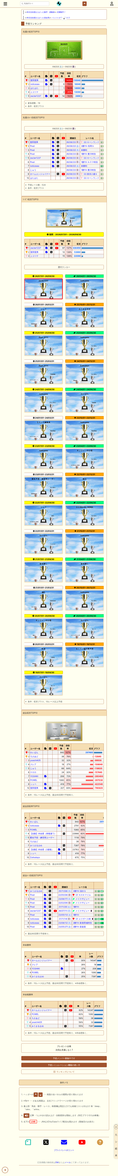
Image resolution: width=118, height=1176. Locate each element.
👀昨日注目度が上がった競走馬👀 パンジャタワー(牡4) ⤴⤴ (47, 18)
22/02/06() (65, 903)
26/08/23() (73, 142)
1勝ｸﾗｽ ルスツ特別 (89, 162)
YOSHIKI (34, 776)
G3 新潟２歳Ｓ (90, 174)
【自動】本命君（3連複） (42, 849)
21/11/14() (65, 919)
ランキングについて (65, 1072)
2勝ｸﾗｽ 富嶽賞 (79, 926)
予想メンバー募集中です (64, 1058)
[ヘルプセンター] (100, 1142)
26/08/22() (73, 146)
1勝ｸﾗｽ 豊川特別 (88, 154)
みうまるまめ (36, 845)
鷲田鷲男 (34, 80)
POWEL (33, 780)
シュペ (33, 784)
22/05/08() (65, 895)
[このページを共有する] (5, 1170)
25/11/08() (65, 891)
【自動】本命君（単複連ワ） (43, 833)
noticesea (34, 84)
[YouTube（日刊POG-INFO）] (82, 1142)
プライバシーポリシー (64, 1150)
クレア (33, 764)
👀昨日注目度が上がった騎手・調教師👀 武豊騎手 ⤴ (45, 12)
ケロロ (33, 772)
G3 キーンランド (91, 142)
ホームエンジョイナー (40, 174)
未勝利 (83, 150)
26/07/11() (65, 911)
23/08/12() (64, 923)
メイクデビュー (82, 899)
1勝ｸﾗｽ (75, 907)
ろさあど (34, 756)
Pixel (32, 146)
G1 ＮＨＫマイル (83, 895)
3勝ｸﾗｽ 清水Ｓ (79, 891)
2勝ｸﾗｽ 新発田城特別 (82, 923)
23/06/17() (64, 899)
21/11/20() (65, 907)
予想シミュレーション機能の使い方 (64, 1065)
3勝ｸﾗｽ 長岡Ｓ (87, 146)
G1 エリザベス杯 (83, 919)
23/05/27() (65, 926)
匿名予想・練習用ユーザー (42, 837)
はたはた (34, 88)
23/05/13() (65, 915)
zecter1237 (35, 96)
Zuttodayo (35, 857)
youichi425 (35, 760)
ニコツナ (34, 92)
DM (57, 1162)
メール (68, 1162)
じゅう (33, 170)
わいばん (34, 752)
